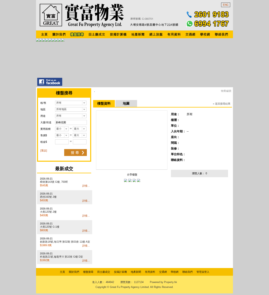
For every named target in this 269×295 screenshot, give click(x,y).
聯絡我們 (187, 271)
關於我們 (74, 271)
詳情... (86, 185)
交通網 (163, 271)
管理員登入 (203, 271)
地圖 (126, 103)
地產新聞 (136, 271)
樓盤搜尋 (88, 271)
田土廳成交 (103, 271)
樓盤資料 (104, 103)
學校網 (174, 271)
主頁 (62, 271)
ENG (225, 4)
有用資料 (150, 271)
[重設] (43, 150)
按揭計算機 (120, 271)
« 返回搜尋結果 (221, 103)
